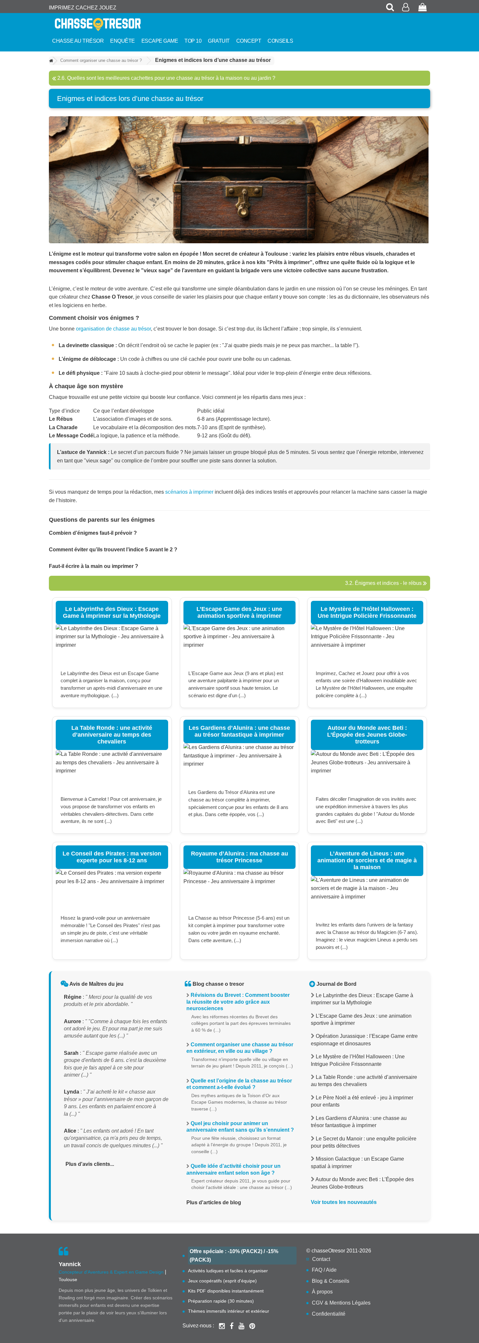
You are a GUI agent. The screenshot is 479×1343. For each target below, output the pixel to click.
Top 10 (192, 41)
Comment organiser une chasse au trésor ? (101, 60)
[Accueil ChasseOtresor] (109, 24)
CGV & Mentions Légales (341, 1303)
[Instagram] (222, 1326)
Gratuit (219, 41)
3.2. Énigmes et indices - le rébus (384, 583)
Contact (321, 1259)
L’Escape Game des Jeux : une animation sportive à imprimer (361, 1019)
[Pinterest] (252, 1326)
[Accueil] (51, 61)
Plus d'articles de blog (213, 1202)
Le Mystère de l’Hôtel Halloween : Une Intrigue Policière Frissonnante (358, 1060)
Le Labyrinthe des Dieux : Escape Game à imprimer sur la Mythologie (362, 999)
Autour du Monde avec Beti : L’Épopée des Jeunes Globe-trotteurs (362, 1183)
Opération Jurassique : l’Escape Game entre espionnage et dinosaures (364, 1039)
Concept (248, 41)
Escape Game (159, 41)
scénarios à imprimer (189, 492)
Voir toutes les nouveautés (344, 1202)
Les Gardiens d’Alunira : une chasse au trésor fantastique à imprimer (359, 1121)
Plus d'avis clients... (89, 1164)
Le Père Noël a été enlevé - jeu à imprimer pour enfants (362, 1101)
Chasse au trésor (78, 41)
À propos (322, 1291)
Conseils (280, 41)
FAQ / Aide (324, 1270)
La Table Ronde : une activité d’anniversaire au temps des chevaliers (364, 1080)
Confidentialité (328, 1314)
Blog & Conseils (330, 1281)
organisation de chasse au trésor (113, 329)
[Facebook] (232, 1326)
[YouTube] (241, 1326)
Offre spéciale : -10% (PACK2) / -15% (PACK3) (234, 1256)
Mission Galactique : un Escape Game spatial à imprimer (357, 1162)
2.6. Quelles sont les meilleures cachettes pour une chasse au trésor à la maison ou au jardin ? (165, 78)
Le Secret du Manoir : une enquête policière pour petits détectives (363, 1142)
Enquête (122, 41)
